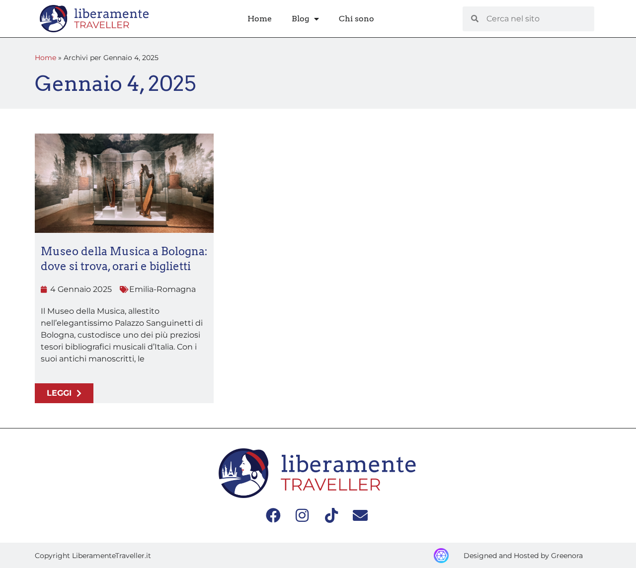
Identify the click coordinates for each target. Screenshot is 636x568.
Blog (300, 18)
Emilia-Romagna (162, 289)
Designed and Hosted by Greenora (523, 555)
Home (259, 18)
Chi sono (356, 18)
